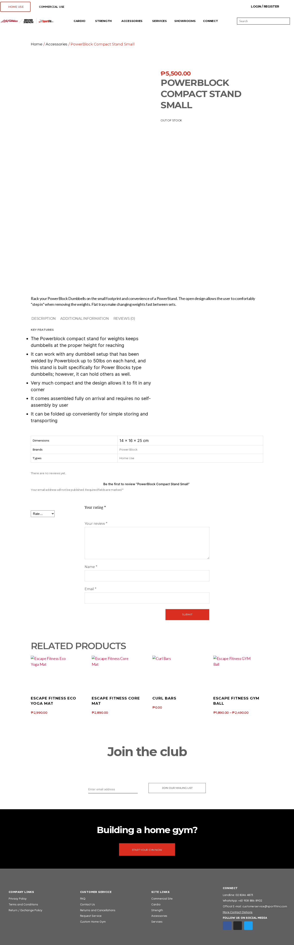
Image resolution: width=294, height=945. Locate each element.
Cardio (79, 21)
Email (90, 589)
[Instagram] (237, 925)
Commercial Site (162, 898)
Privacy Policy (17, 898)
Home (36, 44)
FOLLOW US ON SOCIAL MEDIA (245, 917)
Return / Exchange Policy (25, 910)
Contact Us (87, 904)
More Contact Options (238, 912)
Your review (96, 524)
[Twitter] (248, 925)
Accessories (131, 21)
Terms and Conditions (23, 904)
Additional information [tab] (84, 319)
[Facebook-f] (227, 925)
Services (159, 21)
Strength (103, 21)
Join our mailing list (177, 787)
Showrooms (185, 21)
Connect (210, 21)
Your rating (95, 507)
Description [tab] (43, 319)
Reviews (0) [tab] (124, 319)
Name (91, 567)
